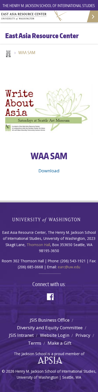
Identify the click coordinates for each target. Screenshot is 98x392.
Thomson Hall (38, 244)
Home (8, 54)
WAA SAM (26, 52)
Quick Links (92, 16)
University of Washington (49, 219)
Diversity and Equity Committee (50, 328)
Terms (34, 343)
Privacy (83, 335)
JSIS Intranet (21, 335)
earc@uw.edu (69, 266)
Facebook (52, 296)
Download (49, 171)
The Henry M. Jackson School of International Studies (49, 5)
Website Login (54, 335)
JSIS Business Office (50, 320)
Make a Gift (59, 343)
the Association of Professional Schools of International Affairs (48, 360)
